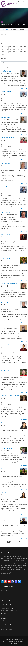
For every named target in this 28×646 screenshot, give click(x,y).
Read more (24, 88)
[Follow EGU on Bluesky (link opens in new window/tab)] (19, 581)
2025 (6, 46)
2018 (6, 49)
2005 (3, 54)
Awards (7, 29)
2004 (6, 54)
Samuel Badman (6, 92)
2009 (14, 51)
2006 (25, 51)
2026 (3, 46)
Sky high (9, 572)
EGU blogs (3, 613)
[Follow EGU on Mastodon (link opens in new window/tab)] (16, 581)
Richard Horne (5, 212)
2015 (17, 49)
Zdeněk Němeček (6, 117)
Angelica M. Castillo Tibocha (10, 396)
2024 (10, 46)
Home (2, 29)
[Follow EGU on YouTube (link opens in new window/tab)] (9, 581)
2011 (6, 51)
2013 (25, 49)
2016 (14, 49)
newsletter (15, 628)
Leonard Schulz (6, 258)
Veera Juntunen (6, 370)
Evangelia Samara (6, 469)
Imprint (11, 641)
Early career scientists (6, 593)
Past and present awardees (17, 29)
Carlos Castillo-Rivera (7, 138)
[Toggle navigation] (25, 4)
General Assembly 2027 (7, 608)
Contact (4, 641)
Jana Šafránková (6, 71)
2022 (17, 46)
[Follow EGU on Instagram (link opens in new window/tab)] (5, 581)
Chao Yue (4, 423)
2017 (10, 49)
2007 (21, 51)
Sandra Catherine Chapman (9, 284)
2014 (21, 49)
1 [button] (8, 541)
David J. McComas (6, 448)
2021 (21, 46)
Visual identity (14, 643)
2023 (14, 46)
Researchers (4, 590)
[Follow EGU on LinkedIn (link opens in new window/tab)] (2, 581)
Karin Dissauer (5, 163)
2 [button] (10, 541)
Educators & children (6, 600)
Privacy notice (19, 641)
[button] (25, 38)
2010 (10, 51)
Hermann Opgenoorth (8, 326)
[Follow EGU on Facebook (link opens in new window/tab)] (12, 581)
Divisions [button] (24, 1)
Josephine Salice (6, 492)
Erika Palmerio (5, 234)
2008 (17, 51)
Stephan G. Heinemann (8, 345)
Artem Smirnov (6, 302)
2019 (3, 49)
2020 (25, 46)
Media (2, 597)
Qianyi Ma (4, 187)
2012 (3, 51)
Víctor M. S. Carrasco (7, 518)
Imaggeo (3, 618)
